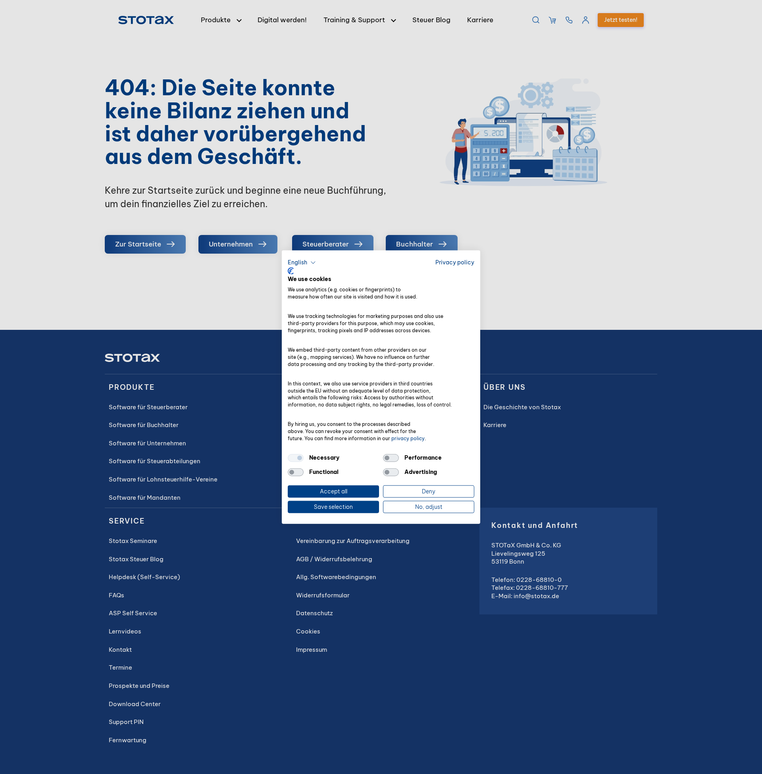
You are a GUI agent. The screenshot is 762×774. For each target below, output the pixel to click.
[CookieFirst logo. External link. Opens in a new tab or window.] (291, 270)
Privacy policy (454, 262)
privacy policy (408, 438)
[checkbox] (296, 458)
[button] (302, 263)
